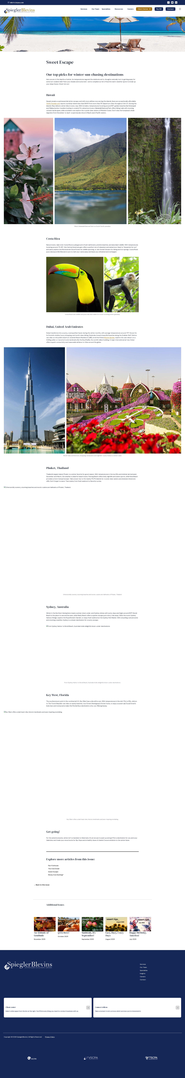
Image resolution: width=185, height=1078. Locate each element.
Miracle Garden (109, 338)
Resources (119, 9)
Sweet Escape (53, 872)
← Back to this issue (41, 885)
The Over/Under (54, 869)
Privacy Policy (50, 1037)
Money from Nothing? (55, 875)
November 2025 (39, 939)
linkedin (176, 2)
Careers (130, 9)
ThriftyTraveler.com (53, 104)
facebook (168, 2)
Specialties (106, 9)
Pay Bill (158, 9)
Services (84, 9)
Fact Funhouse (53, 866)
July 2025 (132, 939)
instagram (172, 2)
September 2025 (88, 939)
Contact (170, 9)
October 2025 (63, 936)
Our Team (95, 9)
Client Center (143, 9)
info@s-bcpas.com (17, 2)
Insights (142, 973)
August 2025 (110, 939)
